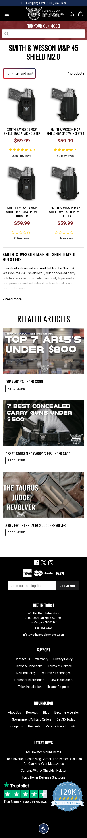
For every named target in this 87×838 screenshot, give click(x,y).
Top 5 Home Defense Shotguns (44, 777)
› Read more (12, 299)
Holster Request (58, 687)
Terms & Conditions (29, 666)
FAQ (74, 726)
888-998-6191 (43, 628)
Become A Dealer (66, 712)
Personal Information (29, 680)
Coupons (16, 726)
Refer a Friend (56, 726)
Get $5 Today (66, 719)
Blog (46, 712)
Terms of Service (60, 666)
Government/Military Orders (32, 719)
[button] (44, 828)
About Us (14, 712)
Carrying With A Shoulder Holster (43, 770)
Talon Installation (30, 687)
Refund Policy (26, 673)
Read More (16, 388)
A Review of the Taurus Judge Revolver (35, 525)
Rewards (34, 726)
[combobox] (43, 33)
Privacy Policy (62, 659)
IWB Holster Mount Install (43, 752)
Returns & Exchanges (56, 673)
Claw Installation (61, 680)
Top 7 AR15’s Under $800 (24, 381)
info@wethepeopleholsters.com (44, 634)
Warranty (41, 659)
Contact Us (22, 659)
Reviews (32, 712)
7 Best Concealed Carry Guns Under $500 (38, 453)
